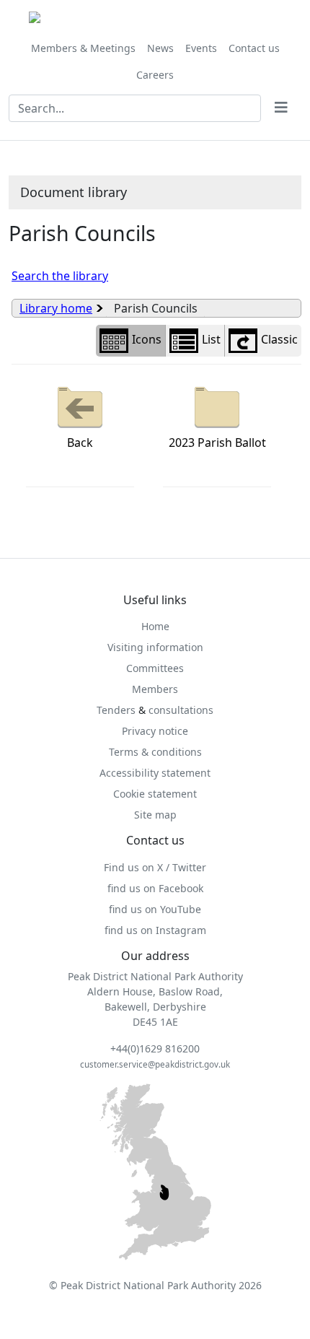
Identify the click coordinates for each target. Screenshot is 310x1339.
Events (201, 48)
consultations (181, 710)
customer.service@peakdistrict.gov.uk (155, 1064)
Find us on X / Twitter (155, 867)
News (160, 48)
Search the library (60, 276)
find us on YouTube (155, 909)
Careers (155, 75)
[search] (281, 108)
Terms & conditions (155, 752)
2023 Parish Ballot (217, 442)
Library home (55, 308)
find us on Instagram (155, 930)
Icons (146, 339)
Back (80, 442)
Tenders (116, 710)
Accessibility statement (155, 773)
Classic (279, 339)
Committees (155, 668)
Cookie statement (155, 794)
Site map (155, 814)
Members (155, 689)
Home (155, 626)
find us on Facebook (155, 888)
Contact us (254, 48)
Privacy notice (155, 731)
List (211, 339)
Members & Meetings (83, 48)
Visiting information (155, 647)
